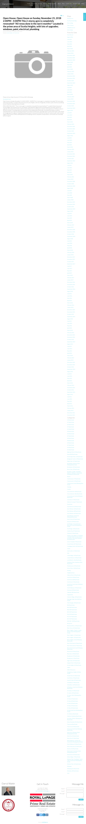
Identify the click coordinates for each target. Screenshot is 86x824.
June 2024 (69, 89)
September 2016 (71, 289)
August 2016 (70, 291)
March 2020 (70, 197)
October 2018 (70, 234)
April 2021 (69, 172)
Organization (70, 594)
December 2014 (71, 335)
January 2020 (70, 199)
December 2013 (71, 362)
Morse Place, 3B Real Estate (73, 568)
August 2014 (70, 344)
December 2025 (71, 55)
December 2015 (71, 309)
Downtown (69, 504)
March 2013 (70, 383)
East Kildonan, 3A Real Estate (74, 508)
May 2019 (69, 218)
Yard (68, 773)
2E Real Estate (70, 424)
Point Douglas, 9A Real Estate (74, 602)
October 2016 (70, 286)
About (59, 3)
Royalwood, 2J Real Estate (73, 658)
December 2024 (71, 76)
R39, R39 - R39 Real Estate (73, 621)
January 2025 (70, 73)
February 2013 (70, 385)
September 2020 (71, 186)
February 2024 (70, 96)
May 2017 (69, 270)
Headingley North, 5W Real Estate (75, 546)
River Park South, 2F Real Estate (74, 645)
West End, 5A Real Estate (73, 736)
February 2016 (70, 305)
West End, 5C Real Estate (73, 738)
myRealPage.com (45, 822)
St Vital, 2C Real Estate (72, 698)
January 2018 (70, 254)
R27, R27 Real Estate (72, 618)
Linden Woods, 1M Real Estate (74, 557)
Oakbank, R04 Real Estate (73, 592)
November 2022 (71, 128)
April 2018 (69, 247)
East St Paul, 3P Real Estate (73, 519)
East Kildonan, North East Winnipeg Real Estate (73, 516)
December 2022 (71, 126)
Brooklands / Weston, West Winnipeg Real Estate (73, 464)
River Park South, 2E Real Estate (74, 643)
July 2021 (69, 165)
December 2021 (71, 154)
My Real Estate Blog (71, 20)
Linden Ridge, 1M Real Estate (74, 555)
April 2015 (69, 328)
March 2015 (70, 330)
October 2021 (70, 158)
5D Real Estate (70, 447)
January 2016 (70, 307)
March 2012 (70, 406)
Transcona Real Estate (72, 724)
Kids (68, 553)
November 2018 (71, 231)
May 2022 (69, 142)
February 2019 (70, 225)
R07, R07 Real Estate (72, 612)
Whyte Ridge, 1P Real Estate (73, 757)
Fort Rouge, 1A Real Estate (73, 528)
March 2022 (70, 147)
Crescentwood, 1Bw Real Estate (74, 493)
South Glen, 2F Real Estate (73, 678)
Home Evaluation (52, 3)
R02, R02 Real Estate (72, 607)
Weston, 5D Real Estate (72, 748)
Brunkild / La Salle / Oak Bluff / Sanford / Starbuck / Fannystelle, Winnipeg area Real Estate (74, 473)
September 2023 (71, 108)
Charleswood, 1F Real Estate (73, 478)
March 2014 (70, 355)
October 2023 (70, 105)
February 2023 (70, 124)
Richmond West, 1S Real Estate (74, 625)
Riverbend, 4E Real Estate (73, 651)
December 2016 (71, 282)
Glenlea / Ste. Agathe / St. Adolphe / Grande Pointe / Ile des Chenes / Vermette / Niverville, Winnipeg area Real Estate (75, 537)
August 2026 (70, 37)
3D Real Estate (70, 433)
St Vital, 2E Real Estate (72, 703)
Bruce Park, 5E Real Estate (73, 469)
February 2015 (70, 332)
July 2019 (69, 213)
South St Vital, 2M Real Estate (74, 680)
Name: (63, 788)
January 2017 (70, 280)
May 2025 (69, 64)
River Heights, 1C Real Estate (74, 635)
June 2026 (69, 41)
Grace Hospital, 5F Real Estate (74, 541)
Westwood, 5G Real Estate (73, 754)
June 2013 (69, 376)
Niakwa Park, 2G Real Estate (73, 575)
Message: (62, 793)
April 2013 (69, 380)
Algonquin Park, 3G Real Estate (74, 452)
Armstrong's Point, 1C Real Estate (75, 456)
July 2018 (69, 241)
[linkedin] (44, 815)
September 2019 (71, 209)
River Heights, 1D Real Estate (74, 637)
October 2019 (70, 206)
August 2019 (70, 211)
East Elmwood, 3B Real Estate (74, 506)
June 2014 (69, 348)
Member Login (76, 3)
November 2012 (71, 387)
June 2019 (69, 215)
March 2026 (70, 48)
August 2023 (70, 110)
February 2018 (70, 252)
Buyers (68, 476)
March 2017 (70, 275)
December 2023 (71, 101)
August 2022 (70, 135)
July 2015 (69, 321)
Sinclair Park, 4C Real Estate (73, 675)
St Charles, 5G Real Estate (73, 690)
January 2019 (70, 227)
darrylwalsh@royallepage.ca (43, 791)
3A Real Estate (70, 431)
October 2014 (70, 339)
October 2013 (70, 367)
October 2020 (70, 183)
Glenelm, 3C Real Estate (72, 533)
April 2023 (69, 119)
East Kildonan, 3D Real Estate (74, 513)
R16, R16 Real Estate (72, 614)
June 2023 (69, 115)
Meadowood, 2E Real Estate (73, 566)
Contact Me (69, 3)
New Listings (70, 23)
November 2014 (71, 337)
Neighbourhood (70, 572)
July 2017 (69, 266)
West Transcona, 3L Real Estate (74, 746)
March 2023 (70, 121)
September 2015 (71, 316)
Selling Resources (71, 27)
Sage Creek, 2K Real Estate (73, 660)
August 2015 (70, 318)
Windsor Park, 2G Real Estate (74, 764)
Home (28, 3)
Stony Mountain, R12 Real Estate (74, 722)
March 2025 (70, 69)
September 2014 (71, 341)
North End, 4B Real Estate (73, 579)
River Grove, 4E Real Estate (73, 628)
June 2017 (69, 268)
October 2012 (70, 389)
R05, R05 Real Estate (72, 609)
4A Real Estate (70, 438)
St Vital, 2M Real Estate (72, 708)
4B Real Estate (70, 440)
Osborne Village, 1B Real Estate (74, 597)
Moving (69, 570)
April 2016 (69, 300)
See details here (7, 99)
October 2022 (70, 131)
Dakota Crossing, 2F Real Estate (74, 502)
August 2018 (70, 238)
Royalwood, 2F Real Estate (73, 656)
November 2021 (71, 156)
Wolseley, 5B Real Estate (73, 771)
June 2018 (69, 243)
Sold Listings (70, 30)
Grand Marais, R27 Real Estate (74, 544)
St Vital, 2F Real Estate (72, 705)
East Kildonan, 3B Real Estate (74, 511)
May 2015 (69, 325)
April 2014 (69, 353)
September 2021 (71, 160)
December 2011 (71, 412)
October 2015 (70, 314)
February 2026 (70, 50)
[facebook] (38, 815)
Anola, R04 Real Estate (72, 454)
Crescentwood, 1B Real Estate (74, 491)
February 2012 (70, 408)
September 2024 (71, 83)
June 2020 (69, 192)
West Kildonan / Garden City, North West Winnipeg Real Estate (75, 741)
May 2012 (69, 401)
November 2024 (71, 78)
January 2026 (70, 53)
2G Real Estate (70, 429)
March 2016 (70, 302)
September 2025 (71, 60)
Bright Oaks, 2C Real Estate (73, 461)
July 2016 (69, 293)
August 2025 (70, 62)
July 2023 (69, 112)
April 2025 (69, 67)
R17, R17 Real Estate (72, 616)
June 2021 (69, 167)
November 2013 (71, 364)
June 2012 (69, 399)
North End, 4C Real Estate (73, 582)
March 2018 (70, 250)
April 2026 (69, 46)
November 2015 (71, 312)
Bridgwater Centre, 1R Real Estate (75, 459)
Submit (81, 799)
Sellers (68, 667)
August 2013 (70, 371)
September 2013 (71, 369)
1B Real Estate (70, 420)
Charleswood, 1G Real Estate (74, 481)
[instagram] (47, 815)
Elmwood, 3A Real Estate (73, 521)
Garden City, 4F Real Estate (73, 531)
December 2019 (71, 202)
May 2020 (69, 195)
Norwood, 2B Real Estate (73, 590)
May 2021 (69, 170)
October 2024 (70, 80)
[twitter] (41, 815)
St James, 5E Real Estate (73, 693)
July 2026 (69, 39)
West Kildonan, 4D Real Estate (74, 744)
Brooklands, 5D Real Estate (73, 467)
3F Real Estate (70, 436)
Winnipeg (69, 766)
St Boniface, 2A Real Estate (73, 684)
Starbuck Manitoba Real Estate (74, 716)
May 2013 (69, 378)
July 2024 (69, 87)
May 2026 (69, 44)
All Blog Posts (70, 18)
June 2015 (69, 323)
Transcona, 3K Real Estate (73, 726)
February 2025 (70, 71)
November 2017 (71, 259)
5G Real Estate (70, 449)
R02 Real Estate (71, 605)
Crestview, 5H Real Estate (73, 499)
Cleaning (69, 487)
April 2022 (69, 144)
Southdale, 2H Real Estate (73, 682)
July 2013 (69, 373)
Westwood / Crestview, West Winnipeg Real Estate (74, 751)
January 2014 (70, 360)
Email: (63, 791)
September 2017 (71, 263)
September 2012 (71, 392)
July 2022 (69, 138)
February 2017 (70, 277)
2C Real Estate (70, 422)
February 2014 (70, 357)
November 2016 (71, 284)
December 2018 (71, 229)
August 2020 (70, 188)
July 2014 (69, 346)
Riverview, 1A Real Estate (73, 653)
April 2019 (69, 220)
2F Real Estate (70, 426)
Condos (69, 489)
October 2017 (70, 261)
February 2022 (70, 149)
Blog (63, 3)
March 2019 (70, 222)
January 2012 (70, 410)
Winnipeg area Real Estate (73, 768)
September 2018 (71, 236)
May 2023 (69, 117)
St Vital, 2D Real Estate (72, 701)
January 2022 (70, 151)
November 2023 (71, 103)
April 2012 (69, 403)
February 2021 (70, 176)
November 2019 (71, 204)
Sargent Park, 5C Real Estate (73, 663)
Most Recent (70, 34)
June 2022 (69, 140)
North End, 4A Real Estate (73, 577)
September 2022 (71, 133)
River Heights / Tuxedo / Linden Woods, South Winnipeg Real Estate (74, 631)
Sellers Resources (71, 669)
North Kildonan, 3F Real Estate (74, 587)
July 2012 (69, 396)
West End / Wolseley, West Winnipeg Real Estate (73, 733)
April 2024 (69, 92)
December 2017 (71, 257)
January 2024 (70, 99)
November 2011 (71, 415)
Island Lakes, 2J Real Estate (73, 550)
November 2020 (71, 181)
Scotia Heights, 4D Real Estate (13, 32)
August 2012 (70, 394)
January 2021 (70, 179)
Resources (69, 623)
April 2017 (69, 273)
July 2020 (69, 190)
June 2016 (69, 296)
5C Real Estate (70, 445)
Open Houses (70, 25)
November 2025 (71, 57)
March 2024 (70, 94)
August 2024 (70, 85)
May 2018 (69, 245)
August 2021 (70, 163)
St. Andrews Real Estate (72, 713)
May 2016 (69, 298)
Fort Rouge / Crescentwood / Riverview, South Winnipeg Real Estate (74, 525)
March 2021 (70, 174)
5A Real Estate (70, 442)
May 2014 (69, 351)
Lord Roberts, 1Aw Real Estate (74, 560)
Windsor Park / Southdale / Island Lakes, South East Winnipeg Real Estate (74, 760)
